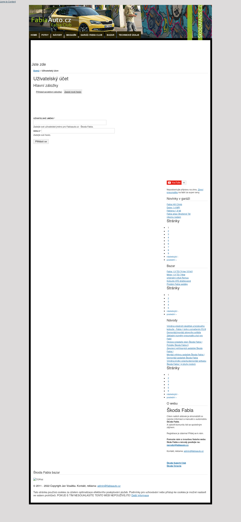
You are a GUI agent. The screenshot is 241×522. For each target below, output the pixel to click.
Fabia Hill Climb (174, 204)
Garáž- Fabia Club (91, 34)
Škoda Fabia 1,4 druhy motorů (181, 363)
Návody (57, 34)
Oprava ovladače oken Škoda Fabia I (184, 341)
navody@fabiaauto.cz (177, 445)
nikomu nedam (174, 216)
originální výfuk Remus (178, 277)
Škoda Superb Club (176, 462)
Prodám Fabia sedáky (177, 283)
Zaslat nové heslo (72, 91)
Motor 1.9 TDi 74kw (176, 274)
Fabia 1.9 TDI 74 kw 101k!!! (180, 271)
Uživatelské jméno (44, 118)
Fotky (45, 34)
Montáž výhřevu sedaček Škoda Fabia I (185, 354)
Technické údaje (129, 34)
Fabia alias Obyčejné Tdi (179, 213)
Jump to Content (8, 1)
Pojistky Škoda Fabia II (177, 344)
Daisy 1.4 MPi (173, 207)
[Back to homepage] (120, 39)
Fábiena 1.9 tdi (174, 210)
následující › (172, 256)
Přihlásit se (49, 91)
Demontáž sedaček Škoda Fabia (182, 357)
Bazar (110, 34)
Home (34, 34)
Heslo (37, 131)
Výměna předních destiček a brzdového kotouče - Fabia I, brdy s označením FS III (186, 327)
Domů (36, 70)
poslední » (172, 259)
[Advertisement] (95, 48)
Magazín (71, 34)
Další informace (140, 495)
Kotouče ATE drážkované (179, 280)
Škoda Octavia (174, 465)
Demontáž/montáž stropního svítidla (184, 332)
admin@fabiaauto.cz (194, 450)
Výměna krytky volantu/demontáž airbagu (186, 360)
